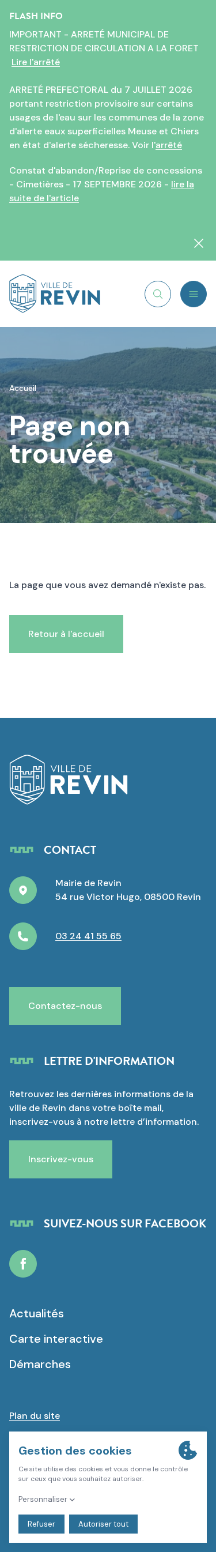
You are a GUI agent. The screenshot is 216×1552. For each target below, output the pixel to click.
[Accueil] (54, 293)
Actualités (36, 1313)
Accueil (22, 388)
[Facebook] (23, 1264)
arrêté (169, 145)
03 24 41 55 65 (88, 936)
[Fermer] (199, 243)
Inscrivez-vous (60, 1159)
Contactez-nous (65, 1006)
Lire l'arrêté (36, 62)
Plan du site (34, 1416)
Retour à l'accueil (66, 634)
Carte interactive (56, 1338)
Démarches (40, 1364)
